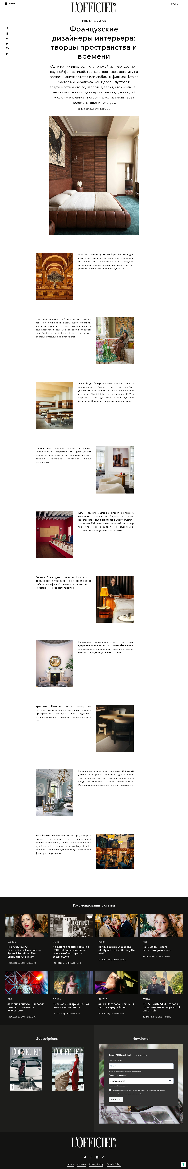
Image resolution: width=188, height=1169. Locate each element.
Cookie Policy (114, 1164)
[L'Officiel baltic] (94, 8)
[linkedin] (7, 38)
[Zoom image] (54, 276)
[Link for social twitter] (85, 1157)
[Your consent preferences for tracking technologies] (183, 1164)
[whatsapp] (7, 49)
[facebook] (7, 28)
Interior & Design (94, 20)
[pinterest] (7, 33)
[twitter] (7, 44)
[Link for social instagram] (97, 1157)
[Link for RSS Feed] (103, 1157)
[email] (7, 23)
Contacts (81, 1164)
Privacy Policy (96, 1164)
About (70, 1164)
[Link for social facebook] (91, 1157)
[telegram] (7, 54)
